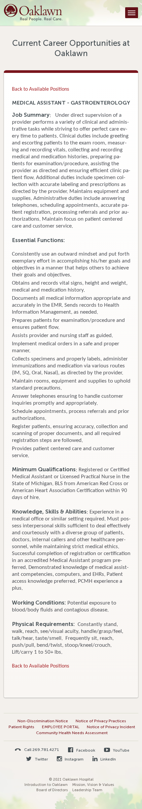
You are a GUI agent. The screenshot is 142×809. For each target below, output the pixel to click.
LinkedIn (107, 759)
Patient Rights (21, 727)
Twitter (41, 759)
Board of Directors (52, 790)
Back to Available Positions (40, 89)
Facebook (85, 750)
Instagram (74, 759)
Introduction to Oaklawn (46, 785)
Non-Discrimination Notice (43, 721)
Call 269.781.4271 (41, 749)
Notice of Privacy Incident (111, 727)
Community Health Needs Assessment (72, 733)
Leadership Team (87, 790)
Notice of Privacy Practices (101, 721)
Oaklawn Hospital (33, 13)
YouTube (120, 750)
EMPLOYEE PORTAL (60, 727)
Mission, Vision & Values (93, 785)
